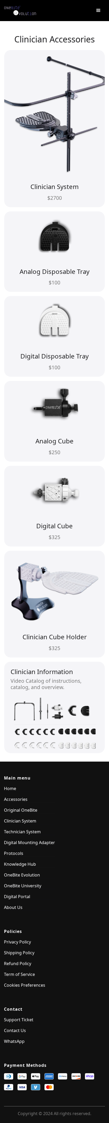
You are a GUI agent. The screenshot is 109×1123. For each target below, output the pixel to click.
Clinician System (20, 821)
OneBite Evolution (22, 875)
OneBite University (22, 886)
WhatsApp (14, 1041)
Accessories (16, 799)
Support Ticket (18, 1020)
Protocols (13, 853)
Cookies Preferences (24, 985)
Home (10, 788)
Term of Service (19, 974)
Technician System (22, 832)
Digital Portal (17, 896)
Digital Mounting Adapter (29, 842)
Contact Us (15, 1030)
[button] (98, 10)
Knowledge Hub (20, 864)
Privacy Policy (17, 942)
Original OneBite (20, 810)
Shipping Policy (19, 953)
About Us (13, 907)
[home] (44, 10)
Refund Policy (17, 963)
